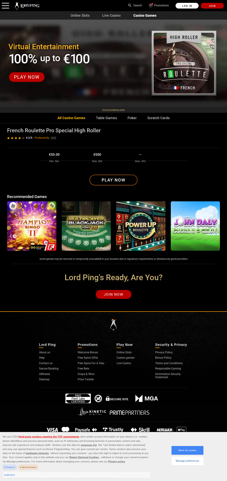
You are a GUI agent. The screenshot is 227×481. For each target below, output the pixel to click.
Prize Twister (86, 379)
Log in (187, 5)
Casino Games (144, 15)
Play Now (113, 180)
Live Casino (111, 15)
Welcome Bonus (88, 352)
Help (42, 357)
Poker (132, 118)
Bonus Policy (163, 357)
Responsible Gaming (168, 368)
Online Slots (80, 15)
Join (212, 5)
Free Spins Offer (88, 357)
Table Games (106, 118)
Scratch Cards (158, 118)
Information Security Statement (168, 375)
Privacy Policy (164, 352)
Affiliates (44, 374)
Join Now (113, 294)
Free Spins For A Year (91, 363)
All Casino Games (71, 118)
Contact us (45, 363)
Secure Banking (49, 368)
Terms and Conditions (169, 363)
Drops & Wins (86, 374)
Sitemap (44, 379)
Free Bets (83, 368)
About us (44, 352)
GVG (53, 137)
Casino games (125, 357)
